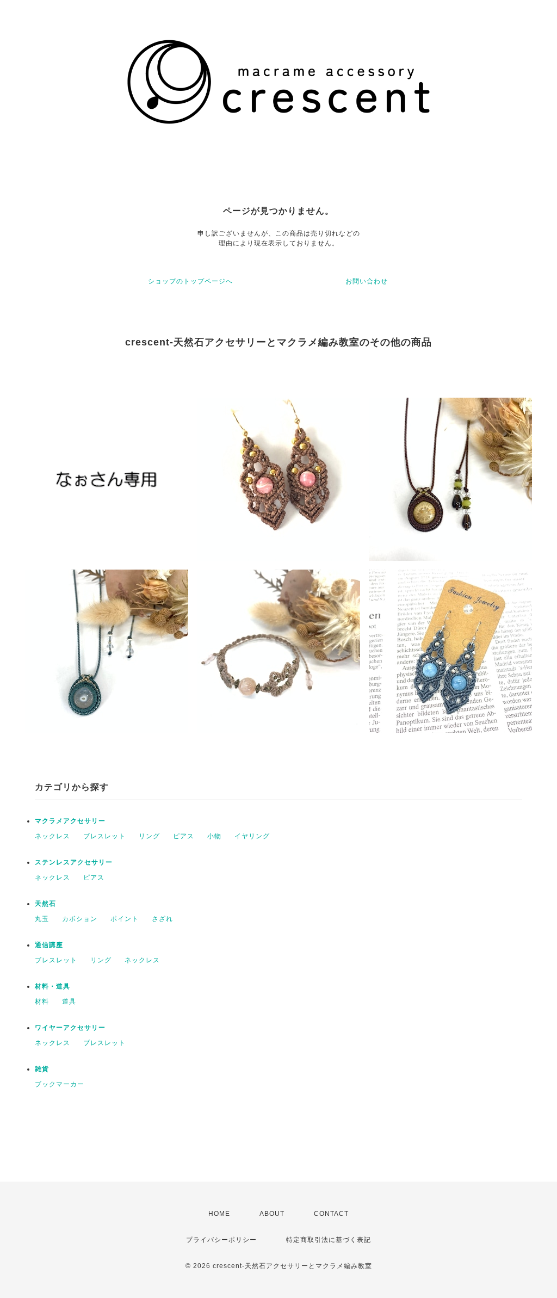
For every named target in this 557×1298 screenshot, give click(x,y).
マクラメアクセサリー (70, 821)
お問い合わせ (366, 281)
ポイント (124, 919)
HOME (219, 1213)
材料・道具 (52, 986)
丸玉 (42, 919)
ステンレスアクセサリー (74, 862)
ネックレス (52, 836)
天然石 (45, 903)
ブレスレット (104, 836)
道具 (69, 1001)
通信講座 (49, 945)
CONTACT (331, 1213)
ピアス (183, 836)
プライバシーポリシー (221, 1240)
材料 (42, 1001)
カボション (79, 919)
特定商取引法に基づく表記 (328, 1240)
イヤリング (252, 836)
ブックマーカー (59, 1084)
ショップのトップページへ (190, 281)
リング (149, 836)
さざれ (162, 919)
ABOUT (271, 1213)
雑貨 (42, 1069)
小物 (214, 836)
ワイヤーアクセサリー (70, 1027)
